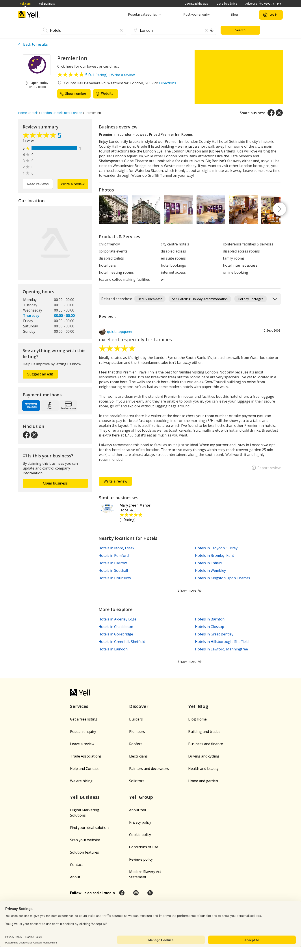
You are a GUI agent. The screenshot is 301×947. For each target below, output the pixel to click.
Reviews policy (141, 859)
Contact (76, 864)
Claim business (55, 483)
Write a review (123, 74)
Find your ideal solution (89, 827)
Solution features (84, 852)
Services (79, 706)
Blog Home (197, 719)
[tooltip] (212, 30)
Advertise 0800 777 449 (263, 4)
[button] (121, 30)
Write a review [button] (72, 184)
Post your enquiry (196, 14)
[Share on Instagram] (136, 892)
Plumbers (137, 731)
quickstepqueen (120, 331)
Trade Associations (86, 756)
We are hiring (81, 780)
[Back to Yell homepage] (29, 14)
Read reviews (38, 184)
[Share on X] (279, 112)
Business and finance (205, 743)
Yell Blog (198, 706)
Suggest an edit (40, 374)
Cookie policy (140, 834)
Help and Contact (84, 768)
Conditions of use (143, 847)
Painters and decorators (149, 768)
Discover (139, 706)
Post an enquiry (83, 731)
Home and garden (203, 780)
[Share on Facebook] (271, 112)
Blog (234, 14)
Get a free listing (227, 4)
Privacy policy (140, 822)
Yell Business (47, 4)
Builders (136, 719)
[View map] (55, 243)
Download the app (196, 4)
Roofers (135, 743)
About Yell (137, 810)
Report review (269, 467)
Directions (167, 83)
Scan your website (85, 839)
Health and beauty (203, 768)
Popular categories (142, 14)
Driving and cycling (203, 756)
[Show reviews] (40, 136)
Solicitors (136, 780)
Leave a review (82, 743)
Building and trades (204, 731)
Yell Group (141, 797)
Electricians (138, 756)
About (75, 877)
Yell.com (25, 4)
